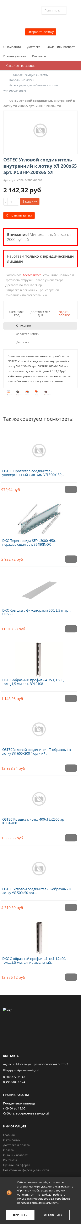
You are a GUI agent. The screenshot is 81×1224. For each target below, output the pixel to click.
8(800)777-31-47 (14, 1077)
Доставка (33, 47)
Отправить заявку (41, 32)
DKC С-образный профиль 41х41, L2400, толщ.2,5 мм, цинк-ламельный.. (34, 960)
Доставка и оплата (16, 1145)
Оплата (8, 1150)
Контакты (39, 56)
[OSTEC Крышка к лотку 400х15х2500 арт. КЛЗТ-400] (39, 796)
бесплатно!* (32, 275)
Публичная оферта (16, 1165)
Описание (23, 325)
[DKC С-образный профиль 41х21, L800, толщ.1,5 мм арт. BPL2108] (39, 657)
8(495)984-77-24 (14, 1082)
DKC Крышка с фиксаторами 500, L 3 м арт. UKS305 (36, 612)
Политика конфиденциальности (26, 1170)
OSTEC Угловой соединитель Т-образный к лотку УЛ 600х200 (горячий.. (36, 751)
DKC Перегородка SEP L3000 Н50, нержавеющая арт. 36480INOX (29, 542)
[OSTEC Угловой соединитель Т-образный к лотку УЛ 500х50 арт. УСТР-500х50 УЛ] (39, 866)
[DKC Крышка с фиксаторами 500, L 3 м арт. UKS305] (39, 587)
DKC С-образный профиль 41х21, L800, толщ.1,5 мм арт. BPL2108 (33, 682)
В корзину (29, 201)
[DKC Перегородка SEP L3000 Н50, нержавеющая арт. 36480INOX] (39, 518)
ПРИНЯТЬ (20, 1215)
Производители (14, 56)
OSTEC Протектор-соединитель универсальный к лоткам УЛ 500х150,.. (33, 473)
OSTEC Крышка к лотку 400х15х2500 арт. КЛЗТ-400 (34, 821)
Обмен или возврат (61, 47)
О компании (12, 47)
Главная (9, 1135)
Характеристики (27, 334)
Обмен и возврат (15, 1155)
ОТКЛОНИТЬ (53, 1215)
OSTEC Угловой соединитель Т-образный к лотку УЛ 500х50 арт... (36, 891)
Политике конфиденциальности (37, 1203)
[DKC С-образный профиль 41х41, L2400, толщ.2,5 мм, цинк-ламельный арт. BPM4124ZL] (39, 936)
